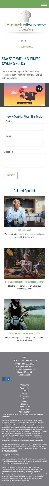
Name (9, 120)
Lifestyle (24, 404)
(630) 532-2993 (26, 46)
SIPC (25, 461)
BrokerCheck (6, 416)
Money (24, 401)
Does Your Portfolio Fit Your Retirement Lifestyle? (24, 281)
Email (8, 136)
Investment (24, 390)
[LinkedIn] (22, 40)
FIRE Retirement (24, 230)
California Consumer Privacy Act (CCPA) (22, 446)
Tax (24, 398)
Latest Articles (24, 406)
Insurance (24, 396)
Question (8, 151)
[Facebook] (25, 40)
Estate (24, 393)
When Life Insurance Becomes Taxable (24, 333)
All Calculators (24, 411)
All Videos (25, 409)
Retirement (24, 388)
